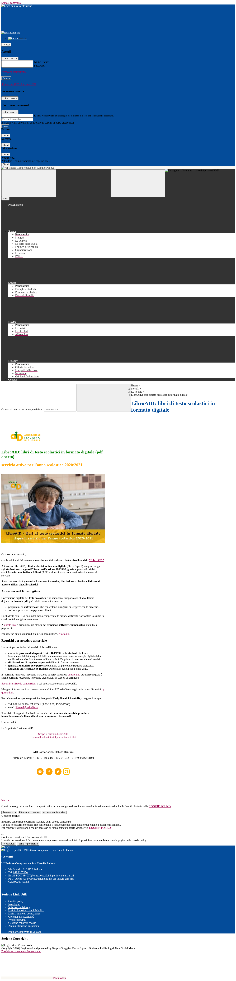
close (5, 198)
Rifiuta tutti (29, 812)
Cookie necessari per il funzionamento (22, 837)
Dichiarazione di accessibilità (24, 913)
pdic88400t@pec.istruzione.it (44, 878)
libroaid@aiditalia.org (27, 707)
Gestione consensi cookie (22, 922)
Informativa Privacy (19, 907)
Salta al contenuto (11, 2)
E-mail (37, 115)
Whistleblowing (17, 919)
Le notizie (136, 391)
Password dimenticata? (13, 71)
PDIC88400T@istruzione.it (45, 875)
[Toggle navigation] (28, 183)
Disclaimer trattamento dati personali (21, 951)
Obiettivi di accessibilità (21, 916)
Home (134, 385)
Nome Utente (41, 61)
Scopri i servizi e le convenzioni (18, 683)
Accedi (6, 44)
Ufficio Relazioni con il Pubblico (26, 910)
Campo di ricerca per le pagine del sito (22, 409)
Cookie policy (16, 901)
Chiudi (6, 135)
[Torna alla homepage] (118, 167)
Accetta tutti (54, 812)
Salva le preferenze (28, 843)
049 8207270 (20, 872)
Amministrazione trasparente (23, 925)
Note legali (14, 904)
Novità (135, 388)
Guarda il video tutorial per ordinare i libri (53, 737)
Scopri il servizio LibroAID (53, 734)
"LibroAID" (96, 560)
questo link (10, 624)
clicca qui (64, 633)
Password (39, 65)
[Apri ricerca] (138, 183)
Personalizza (9, 812)
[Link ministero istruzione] (16, 5)
